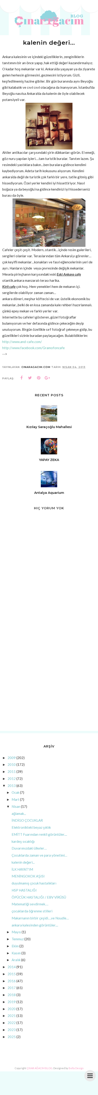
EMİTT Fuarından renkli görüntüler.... (39, 834)
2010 (12, 764)
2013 (12, 786)
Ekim (15, 946)
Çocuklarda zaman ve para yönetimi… (39, 855)
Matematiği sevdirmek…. (30, 904)
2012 (12, 779)
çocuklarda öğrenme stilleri (32, 911)
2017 (12, 988)
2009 (12, 758)
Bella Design (76, 1068)
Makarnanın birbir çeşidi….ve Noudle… (40, 918)
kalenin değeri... (23, 862)
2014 (12, 967)
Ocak (15, 792)
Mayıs (16, 932)
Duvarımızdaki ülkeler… (29, 848)
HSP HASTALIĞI (24, 890)
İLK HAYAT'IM (22, 869)
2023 (12, 1030)
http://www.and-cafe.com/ (22, 342)
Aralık (16, 960)
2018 (12, 995)
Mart (15, 799)
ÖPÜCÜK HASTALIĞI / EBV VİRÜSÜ (39, 897)
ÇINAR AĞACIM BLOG (39, 1068)
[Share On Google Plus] (47, 378)
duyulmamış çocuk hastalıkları (34, 883)
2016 (12, 981)
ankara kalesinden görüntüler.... (35, 925)
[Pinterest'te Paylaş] (38, 378)
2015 (12, 974)
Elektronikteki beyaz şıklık (31, 827)
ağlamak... (19, 813)
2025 (12, 1037)
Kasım (16, 953)
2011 (12, 771)
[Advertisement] (49, 675)
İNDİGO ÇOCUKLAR (27, 820)
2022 (12, 1023)
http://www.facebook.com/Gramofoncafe (33, 348)
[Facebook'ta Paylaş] (21, 378)
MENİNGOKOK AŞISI (28, 876)
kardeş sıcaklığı (23, 841)
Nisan (16, 806)
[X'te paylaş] (30, 378)
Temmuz (18, 939)
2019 (12, 1002)
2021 (12, 1016)
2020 (12, 1009)
